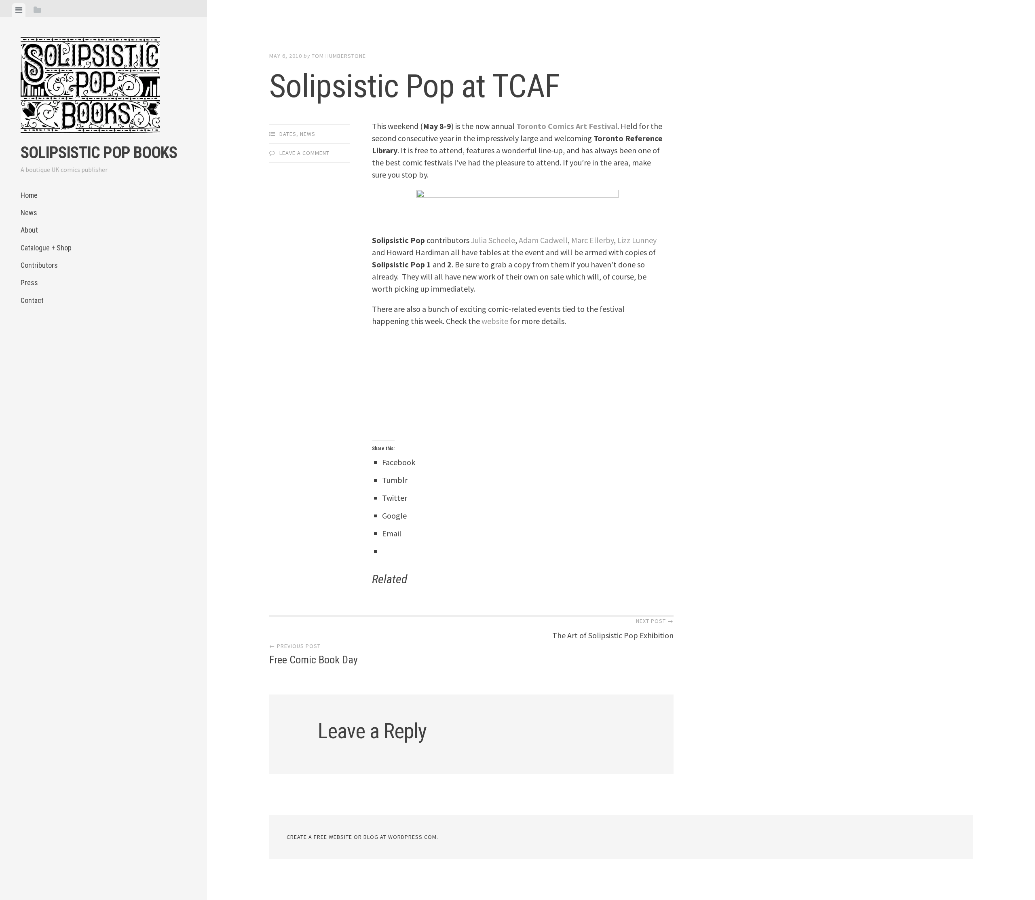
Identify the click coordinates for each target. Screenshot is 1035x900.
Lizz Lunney (637, 240)
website (495, 321)
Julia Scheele (493, 240)
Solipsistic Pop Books (99, 152)
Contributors (39, 265)
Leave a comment (304, 153)
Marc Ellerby (592, 240)
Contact (32, 300)
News (29, 212)
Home (29, 195)
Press (29, 282)
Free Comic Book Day (313, 654)
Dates (287, 134)
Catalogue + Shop (46, 248)
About (29, 230)
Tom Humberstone (339, 55)
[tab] (18, 10)
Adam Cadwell (543, 240)
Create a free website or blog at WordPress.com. (362, 837)
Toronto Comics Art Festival (566, 126)
